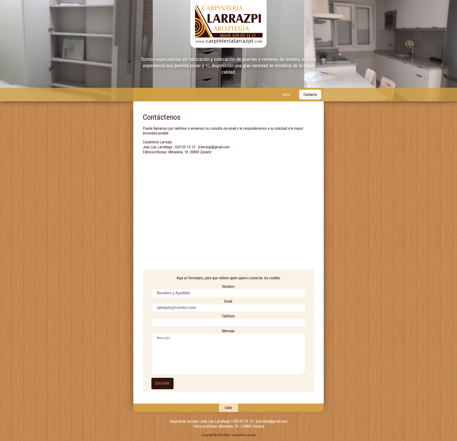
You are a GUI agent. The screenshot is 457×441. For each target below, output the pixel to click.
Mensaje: (228, 331)
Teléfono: (228, 316)
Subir (228, 407)
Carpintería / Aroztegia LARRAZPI (228, 24)
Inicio (286, 94)
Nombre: (228, 286)
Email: (228, 301)
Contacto (310, 94)
